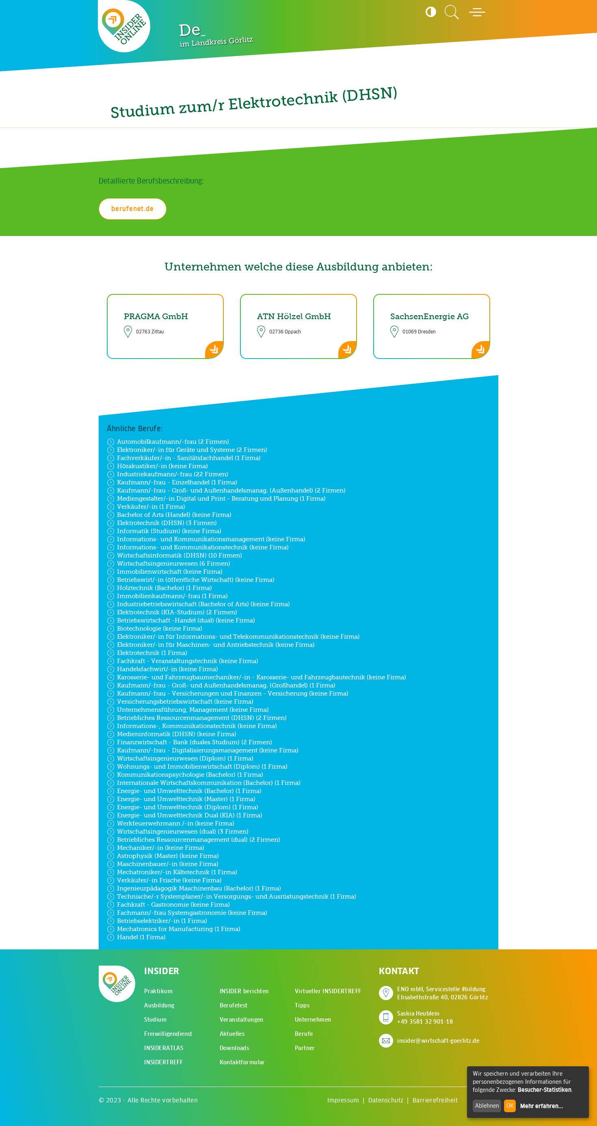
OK (510, 1105)
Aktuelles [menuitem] (232, 1034)
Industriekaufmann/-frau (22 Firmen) (172, 474)
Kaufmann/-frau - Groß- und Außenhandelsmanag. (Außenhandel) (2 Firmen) (231, 490)
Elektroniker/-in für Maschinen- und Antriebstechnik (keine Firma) (216, 644)
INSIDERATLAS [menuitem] (163, 1048)
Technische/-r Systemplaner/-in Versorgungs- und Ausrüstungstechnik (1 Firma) (236, 896)
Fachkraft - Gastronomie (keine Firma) (173, 904)
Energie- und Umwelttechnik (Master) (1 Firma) (186, 798)
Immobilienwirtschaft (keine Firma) (170, 571)
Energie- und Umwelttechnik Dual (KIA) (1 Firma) (189, 815)
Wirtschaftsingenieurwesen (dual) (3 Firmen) (183, 831)
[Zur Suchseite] (452, 12)
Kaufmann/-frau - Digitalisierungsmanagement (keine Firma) (207, 750)
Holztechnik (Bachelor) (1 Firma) (164, 587)
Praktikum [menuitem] (158, 991)
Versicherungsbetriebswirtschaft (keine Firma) (185, 701)
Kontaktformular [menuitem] (242, 1062)
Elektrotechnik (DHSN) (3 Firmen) (167, 522)
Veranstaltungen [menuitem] (242, 1019)
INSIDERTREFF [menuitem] (163, 1062)
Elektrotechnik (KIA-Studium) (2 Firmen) (177, 612)
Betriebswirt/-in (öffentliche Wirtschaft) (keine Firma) (196, 579)
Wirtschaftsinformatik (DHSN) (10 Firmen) (179, 555)
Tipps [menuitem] (302, 1005)
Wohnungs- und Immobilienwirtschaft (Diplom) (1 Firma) (202, 766)
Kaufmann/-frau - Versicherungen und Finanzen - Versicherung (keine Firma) (232, 693)
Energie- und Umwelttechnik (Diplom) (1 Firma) (187, 807)
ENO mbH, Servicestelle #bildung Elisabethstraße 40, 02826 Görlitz (442, 993)
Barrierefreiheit (435, 1100)
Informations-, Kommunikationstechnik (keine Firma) (197, 725)
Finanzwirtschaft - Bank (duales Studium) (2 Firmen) (194, 742)
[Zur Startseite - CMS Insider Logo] (124, 26)
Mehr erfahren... (541, 1106)
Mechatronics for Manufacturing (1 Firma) (178, 928)
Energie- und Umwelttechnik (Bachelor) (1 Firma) (189, 790)
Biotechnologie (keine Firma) (159, 628)
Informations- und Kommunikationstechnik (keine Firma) (203, 547)
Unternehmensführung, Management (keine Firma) (193, 709)
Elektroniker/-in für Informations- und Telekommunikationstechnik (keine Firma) (238, 636)
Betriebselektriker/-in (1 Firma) (162, 920)
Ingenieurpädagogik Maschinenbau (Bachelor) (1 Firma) (199, 888)
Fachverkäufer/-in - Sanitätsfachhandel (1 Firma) (189, 457)
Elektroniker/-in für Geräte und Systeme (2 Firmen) (192, 449)
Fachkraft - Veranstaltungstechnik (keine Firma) (187, 660)
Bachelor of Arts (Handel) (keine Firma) (174, 514)
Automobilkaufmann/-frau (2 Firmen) (173, 441)
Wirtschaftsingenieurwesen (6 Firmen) (173, 563)
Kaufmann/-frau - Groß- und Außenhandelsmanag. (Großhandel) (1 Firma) (226, 685)
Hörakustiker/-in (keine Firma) (162, 466)
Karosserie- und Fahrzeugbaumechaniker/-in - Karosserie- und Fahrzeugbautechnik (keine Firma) (261, 677)
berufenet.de (132, 208)
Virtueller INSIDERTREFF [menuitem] (328, 991)
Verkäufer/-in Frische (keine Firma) (169, 880)
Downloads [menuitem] (234, 1048)
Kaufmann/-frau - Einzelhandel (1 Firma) (177, 482)
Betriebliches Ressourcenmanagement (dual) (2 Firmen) (198, 839)
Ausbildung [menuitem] (159, 1005)
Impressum (343, 1100)
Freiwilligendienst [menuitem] (168, 1034)
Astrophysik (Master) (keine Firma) (168, 855)
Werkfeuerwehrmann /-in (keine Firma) (175, 823)
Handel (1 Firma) (141, 937)
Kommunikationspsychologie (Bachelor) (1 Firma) (190, 774)
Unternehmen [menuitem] (313, 1019)
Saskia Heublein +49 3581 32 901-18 (425, 1017)
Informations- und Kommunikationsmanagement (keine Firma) (211, 539)
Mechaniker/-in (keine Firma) (160, 847)
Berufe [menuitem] (304, 1034)
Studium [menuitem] (155, 1019)
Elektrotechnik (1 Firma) (152, 652)
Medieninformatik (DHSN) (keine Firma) (176, 733)
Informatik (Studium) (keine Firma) (169, 530)
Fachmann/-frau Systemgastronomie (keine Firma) (192, 912)
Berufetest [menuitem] (234, 1005)
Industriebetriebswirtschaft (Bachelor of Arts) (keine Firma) (203, 604)
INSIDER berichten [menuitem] (244, 991)
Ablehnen (487, 1105)
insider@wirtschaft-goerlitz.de (438, 1040)
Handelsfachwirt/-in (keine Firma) (167, 669)
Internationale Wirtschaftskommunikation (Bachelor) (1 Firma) (209, 782)
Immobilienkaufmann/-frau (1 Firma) (172, 595)
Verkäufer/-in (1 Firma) (151, 506)
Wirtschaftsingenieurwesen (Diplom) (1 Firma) (185, 758)
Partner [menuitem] (305, 1048)
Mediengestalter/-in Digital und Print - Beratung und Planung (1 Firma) (221, 498)
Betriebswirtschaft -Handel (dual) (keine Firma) (186, 620)
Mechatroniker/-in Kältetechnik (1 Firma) (177, 872)
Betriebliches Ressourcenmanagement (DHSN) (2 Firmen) (202, 717)
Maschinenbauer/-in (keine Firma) (167, 863)
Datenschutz (386, 1100)
